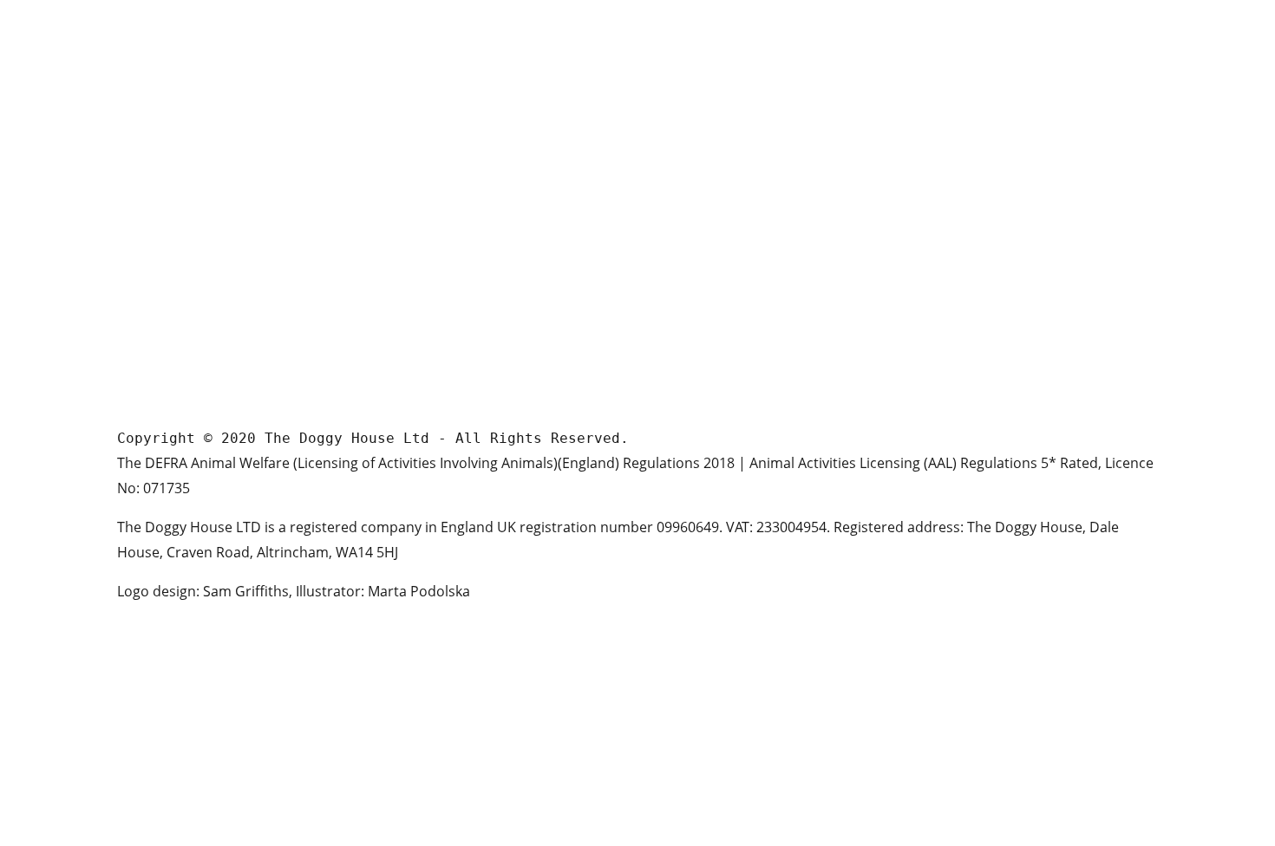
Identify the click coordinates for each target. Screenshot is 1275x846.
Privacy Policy (696, 323)
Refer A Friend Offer (713, 295)
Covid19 (679, 350)
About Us (682, 156)
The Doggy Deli (699, 212)
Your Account (695, 267)
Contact (678, 239)
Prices (672, 184)
